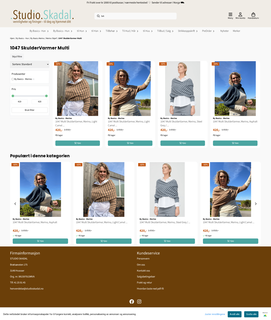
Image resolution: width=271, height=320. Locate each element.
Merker (236, 31)
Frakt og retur (144, 282)
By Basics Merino (37, 38)
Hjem (12, 38)
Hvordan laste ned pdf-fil (150, 289)
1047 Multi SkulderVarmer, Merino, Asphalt (235, 121)
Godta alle (251, 314)
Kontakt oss (143, 271)
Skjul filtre (17, 56)
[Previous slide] (15, 203)
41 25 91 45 (19, 282)
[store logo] (42, 16)
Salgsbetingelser (146, 277)
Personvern (143, 259)
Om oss (141, 265)
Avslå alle (234, 314)
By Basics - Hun (22, 38)
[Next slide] (255, 203)
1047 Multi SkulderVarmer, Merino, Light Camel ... (76, 124)
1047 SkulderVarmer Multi (70, 38)
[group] (40, 204)
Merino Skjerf (51, 38)
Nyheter (224, 31)
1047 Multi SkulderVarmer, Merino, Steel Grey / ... (181, 124)
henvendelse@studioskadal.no (26, 289)
